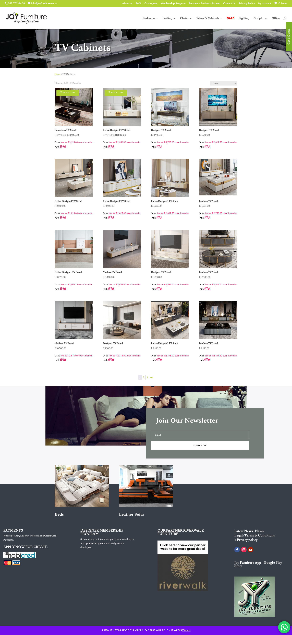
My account (264, 3)
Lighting (244, 18)
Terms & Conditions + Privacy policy (254, 537)
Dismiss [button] (186, 630)
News (259, 531)
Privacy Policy (247, 3)
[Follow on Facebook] (237, 549)
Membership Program (173, 3)
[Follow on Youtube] (250, 549)
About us (127, 3)
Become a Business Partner (204, 3)
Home (57, 74)
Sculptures (260, 18)
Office (276, 18)
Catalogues (150, 3)
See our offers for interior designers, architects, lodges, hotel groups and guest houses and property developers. (107, 543)
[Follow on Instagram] (244, 549)
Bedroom (149, 18)
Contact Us (229, 3)
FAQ (138, 3)
